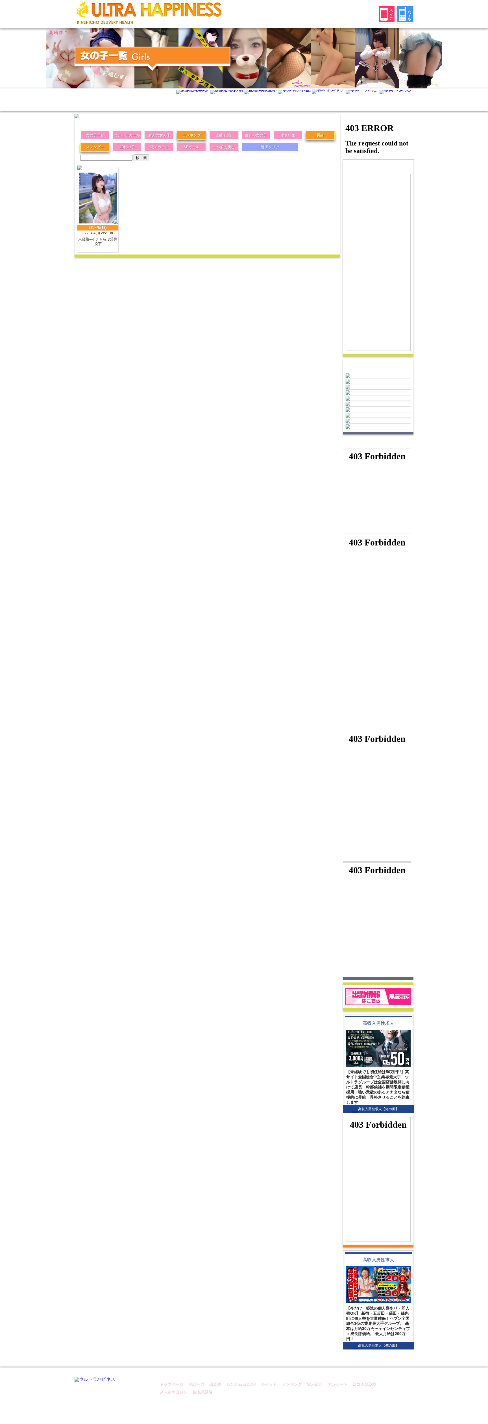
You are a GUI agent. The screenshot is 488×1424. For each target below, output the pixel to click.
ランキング (191, 135)
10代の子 (127, 147)
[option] (68, 58)
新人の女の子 (159, 135)
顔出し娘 (223, 135)
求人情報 (314, 1384)
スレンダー (95, 147)
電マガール (159, 147)
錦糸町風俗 (202, 1392)
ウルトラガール (127, 135)
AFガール (191, 147)
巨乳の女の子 (256, 135)
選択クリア (270, 147)
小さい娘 (288, 135)
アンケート (337, 1384)
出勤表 (215, 1384)
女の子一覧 (95, 135)
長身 (320, 135)
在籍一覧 (196, 1384)
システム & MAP (241, 1384)
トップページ (171, 1384)
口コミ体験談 (364, 1384)
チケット (268, 1384)
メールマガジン (173, 1392)
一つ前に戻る (224, 147)
